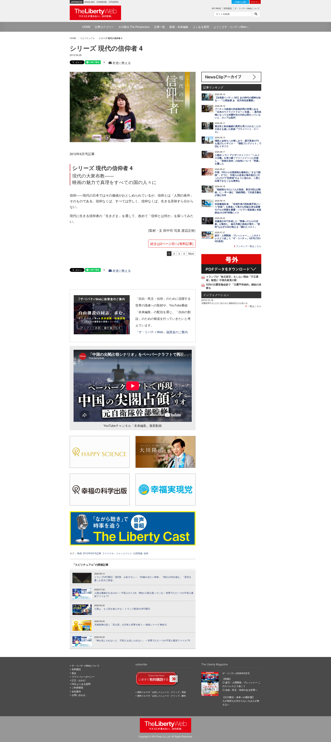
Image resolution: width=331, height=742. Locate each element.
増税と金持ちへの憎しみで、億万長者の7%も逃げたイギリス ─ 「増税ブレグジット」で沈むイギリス (238, 143)
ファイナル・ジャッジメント (117, 553)
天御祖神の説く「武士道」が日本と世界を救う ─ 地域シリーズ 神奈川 (130, 624)
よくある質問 (201, 27)
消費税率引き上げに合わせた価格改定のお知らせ (224, 303)
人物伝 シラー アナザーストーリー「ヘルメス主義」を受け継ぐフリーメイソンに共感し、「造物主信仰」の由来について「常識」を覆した (238, 159)
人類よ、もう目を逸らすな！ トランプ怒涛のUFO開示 (122, 608)
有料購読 (228, 8)
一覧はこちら (254, 306)
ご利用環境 (77, 687)
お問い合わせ (78, 695)
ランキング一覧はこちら (248, 246)
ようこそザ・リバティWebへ (231, 27)
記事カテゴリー (104, 27)
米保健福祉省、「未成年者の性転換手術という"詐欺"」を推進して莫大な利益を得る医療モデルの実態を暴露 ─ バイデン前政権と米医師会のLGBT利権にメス (238, 208)
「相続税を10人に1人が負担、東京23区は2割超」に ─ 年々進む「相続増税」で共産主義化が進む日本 (238, 192)
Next (191, 253)
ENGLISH (89, 1)
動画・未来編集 (179, 27)
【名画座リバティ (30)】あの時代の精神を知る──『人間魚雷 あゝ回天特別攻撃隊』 (238, 99)
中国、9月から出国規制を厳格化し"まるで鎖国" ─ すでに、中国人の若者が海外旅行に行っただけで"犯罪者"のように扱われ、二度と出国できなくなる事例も (238, 176)
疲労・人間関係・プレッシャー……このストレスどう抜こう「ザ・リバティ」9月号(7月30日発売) (238, 238)
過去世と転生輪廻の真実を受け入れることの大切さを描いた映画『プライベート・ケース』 (238, 129)
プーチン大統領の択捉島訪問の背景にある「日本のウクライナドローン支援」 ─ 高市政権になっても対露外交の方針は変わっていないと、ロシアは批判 (238, 113)
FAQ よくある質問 (81, 683)
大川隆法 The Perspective (134, 27)
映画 (79, 553)
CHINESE (102, 1)
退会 (74, 673)
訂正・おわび (78, 680)
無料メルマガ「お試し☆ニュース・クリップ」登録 (161, 691)
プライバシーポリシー (83, 676)
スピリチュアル (87, 38)
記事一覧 (159, 27)
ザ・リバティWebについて (247, 8)
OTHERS (113, 1)
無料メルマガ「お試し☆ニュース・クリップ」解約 (161, 695)
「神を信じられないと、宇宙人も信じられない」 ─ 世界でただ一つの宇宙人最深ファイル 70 (142, 640)
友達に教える (121, 63)
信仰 (146, 553)
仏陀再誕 (138, 553)
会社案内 (76, 691)
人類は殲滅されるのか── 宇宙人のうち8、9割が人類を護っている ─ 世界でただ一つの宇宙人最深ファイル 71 (143, 594)
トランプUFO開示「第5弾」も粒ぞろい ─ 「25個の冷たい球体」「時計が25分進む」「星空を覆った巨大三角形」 (142, 578)
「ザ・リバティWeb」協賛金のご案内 (161, 332)
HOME (86, 27)
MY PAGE (216, 8)
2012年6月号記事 (92, 553)
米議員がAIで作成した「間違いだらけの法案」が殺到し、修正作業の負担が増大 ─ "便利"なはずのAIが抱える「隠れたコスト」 (237, 224)
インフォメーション (216, 295)
